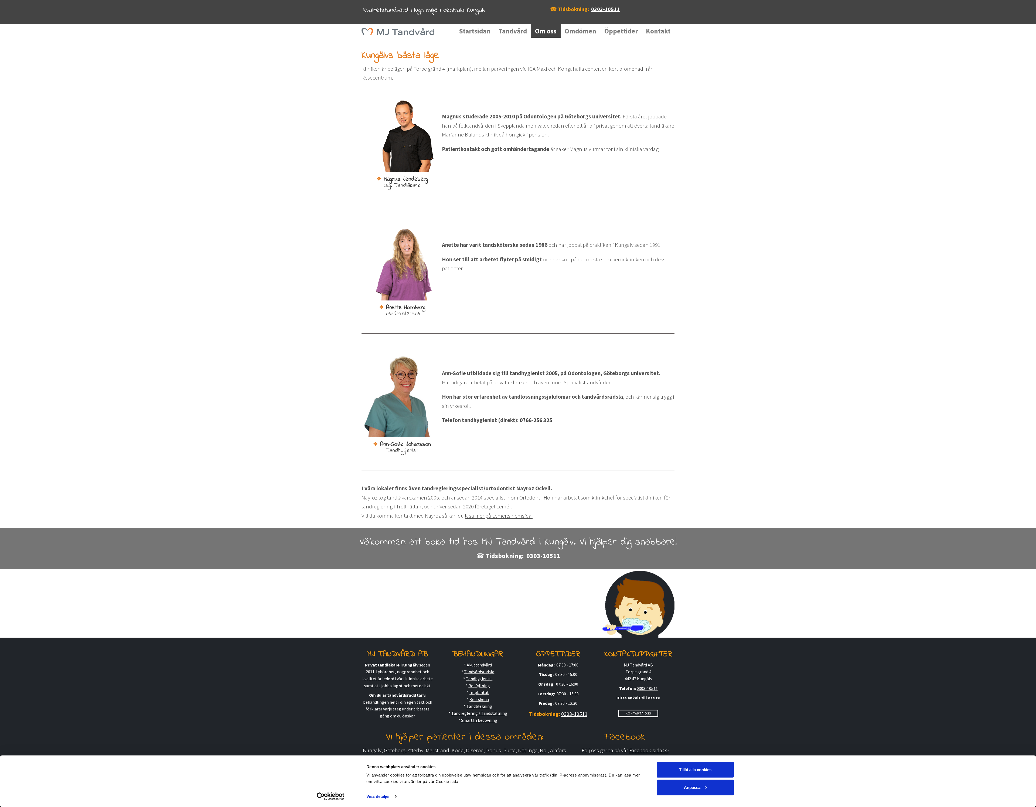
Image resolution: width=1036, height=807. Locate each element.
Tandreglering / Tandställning (479, 713)
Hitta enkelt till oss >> (638, 697)
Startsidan (474, 31)
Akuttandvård (479, 665)
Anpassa (692, 787)
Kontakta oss (638, 713)
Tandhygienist (479, 678)
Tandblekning (479, 706)
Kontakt (658, 31)
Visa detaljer (378, 796)
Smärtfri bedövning (479, 720)
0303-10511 (605, 9)
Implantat (479, 692)
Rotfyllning (479, 685)
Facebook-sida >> (649, 750)
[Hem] (400, 31)
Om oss (546, 31)
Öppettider (621, 31)
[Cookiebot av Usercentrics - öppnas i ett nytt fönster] (330, 796)
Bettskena (479, 699)
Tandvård (513, 31)
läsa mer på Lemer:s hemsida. (499, 515)
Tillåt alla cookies (695, 769)
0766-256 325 (536, 420)
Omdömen (580, 31)
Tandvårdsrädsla (479, 671)
